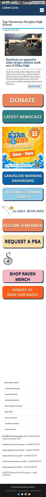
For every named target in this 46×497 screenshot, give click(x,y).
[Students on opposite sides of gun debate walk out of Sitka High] (23, 44)
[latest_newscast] (23, 123)
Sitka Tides (9, 412)
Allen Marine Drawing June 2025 (14, 461)
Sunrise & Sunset (11, 418)
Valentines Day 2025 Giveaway (13, 444)
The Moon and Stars (12, 423)
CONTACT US (36, 491)
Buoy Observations (12, 382)
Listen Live (10, 7)
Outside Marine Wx (12, 400)
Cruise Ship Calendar (12, 388)
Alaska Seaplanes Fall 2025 (12, 467)
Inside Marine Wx (11, 394)
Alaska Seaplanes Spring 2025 (13, 450)
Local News (30, 69)
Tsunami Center (10, 429)
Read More (34, 86)
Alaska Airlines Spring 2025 (12, 456)
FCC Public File (11, 491)
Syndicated (38, 69)
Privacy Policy (23, 491)
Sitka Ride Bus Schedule (13, 406)
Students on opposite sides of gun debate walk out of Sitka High (23, 62)
